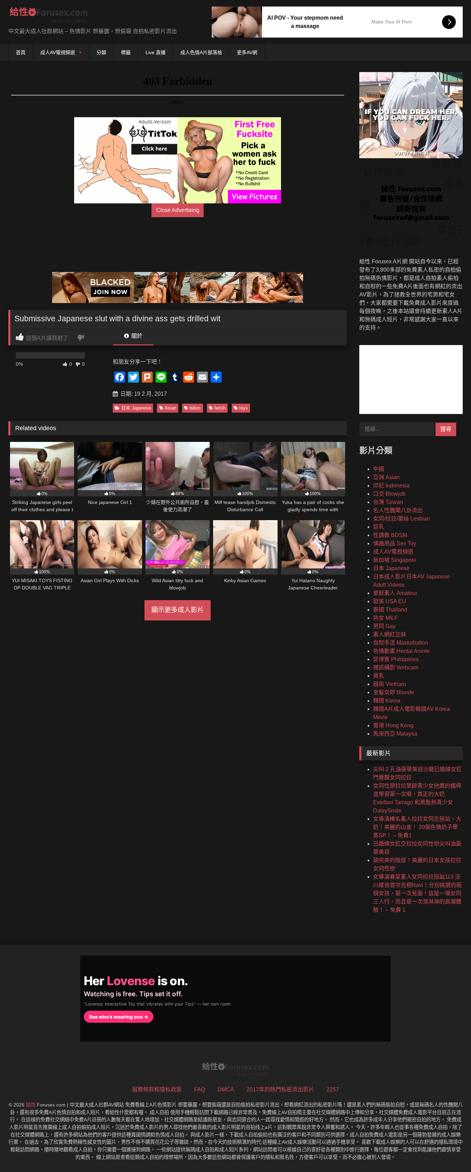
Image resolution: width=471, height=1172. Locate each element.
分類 (101, 52)
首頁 (21, 52)
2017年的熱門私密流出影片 (280, 1089)
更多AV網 (247, 52)
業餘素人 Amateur (395, 593)
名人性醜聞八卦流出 (398, 510)
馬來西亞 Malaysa (395, 734)
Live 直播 (156, 52)
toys (243, 408)
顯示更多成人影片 (177, 610)
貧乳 (378, 676)
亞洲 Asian (386, 477)
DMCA (226, 1089)
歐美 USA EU (389, 601)
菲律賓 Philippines (396, 659)
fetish (220, 408)
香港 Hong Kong (393, 725)
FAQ (199, 1089)
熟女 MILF (385, 618)
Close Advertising (177, 210)
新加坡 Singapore (395, 560)
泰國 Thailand (390, 610)
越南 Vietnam (389, 684)
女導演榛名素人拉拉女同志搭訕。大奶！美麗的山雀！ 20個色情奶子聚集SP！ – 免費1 (417, 827)
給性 (31, 1105)
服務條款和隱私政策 (157, 1089)
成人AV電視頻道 (57, 52)
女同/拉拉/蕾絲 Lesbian (401, 519)
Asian (170, 408)
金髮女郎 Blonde (393, 692)
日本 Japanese (136, 408)
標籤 (126, 52)
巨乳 (378, 527)
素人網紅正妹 (389, 634)
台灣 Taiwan (388, 502)
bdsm (195, 408)
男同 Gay (384, 626)
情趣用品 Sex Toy (394, 543)
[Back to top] (449, 1151)
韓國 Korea (386, 701)
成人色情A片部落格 (201, 52)
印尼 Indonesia (391, 485)
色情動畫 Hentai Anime (401, 651)
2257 (333, 1089)
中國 (378, 469)
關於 (136, 336)
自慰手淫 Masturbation (400, 643)
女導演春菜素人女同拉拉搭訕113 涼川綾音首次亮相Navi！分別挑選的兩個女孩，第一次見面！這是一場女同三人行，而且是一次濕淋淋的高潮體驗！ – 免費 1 (417, 893)
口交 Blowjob (389, 494)
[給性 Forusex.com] (48, 16)
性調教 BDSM (390, 535)
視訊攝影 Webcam (395, 667)
